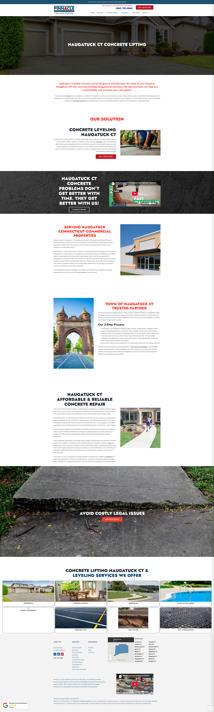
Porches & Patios (77, 652)
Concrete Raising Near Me (149, 701)
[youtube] (62, 654)
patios (110, 443)
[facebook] (55, 654)
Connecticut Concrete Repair (139, 347)
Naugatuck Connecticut (80, 101)
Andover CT (138, 642)
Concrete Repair (76, 648)
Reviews (90, 648)
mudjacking (108, 456)
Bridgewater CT (139, 659)
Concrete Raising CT (59, 703)
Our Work (91, 652)
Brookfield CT (139, 661)
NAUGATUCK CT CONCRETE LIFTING (107, 44)
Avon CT (151, 644)
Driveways (75, 650)
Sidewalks (75, 655)
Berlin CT (137, 649)
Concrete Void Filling (78, 660)
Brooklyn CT (152, 661)
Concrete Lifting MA (126, 703)
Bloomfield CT (139, 654)
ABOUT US (57, 642)
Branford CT (138, 656)
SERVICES (75, 642)
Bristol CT (152, 659)
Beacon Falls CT (153, 647)
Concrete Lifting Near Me (98, 701)
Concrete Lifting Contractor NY (111, 703)
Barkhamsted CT (140, 647)
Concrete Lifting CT (112, 701)
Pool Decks (75, 657)
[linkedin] (58, 654)
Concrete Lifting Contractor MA (142, 703)
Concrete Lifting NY (95, 703)
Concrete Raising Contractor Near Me (77, 703)
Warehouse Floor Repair (79, 669)
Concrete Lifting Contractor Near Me (130, 701)
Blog (89, 650)
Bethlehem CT (153, 651)
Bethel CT (138, 651)
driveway (68, 96)
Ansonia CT (152, 642)
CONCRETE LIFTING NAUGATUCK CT (105, 570)
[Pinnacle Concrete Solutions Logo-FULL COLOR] (64, 6)
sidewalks (99, 142)
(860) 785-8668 (124, 8)
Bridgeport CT (153, 656)
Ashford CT (138, 644)
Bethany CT (152, 649)
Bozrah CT (152, 654)
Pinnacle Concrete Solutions (62, 701)
